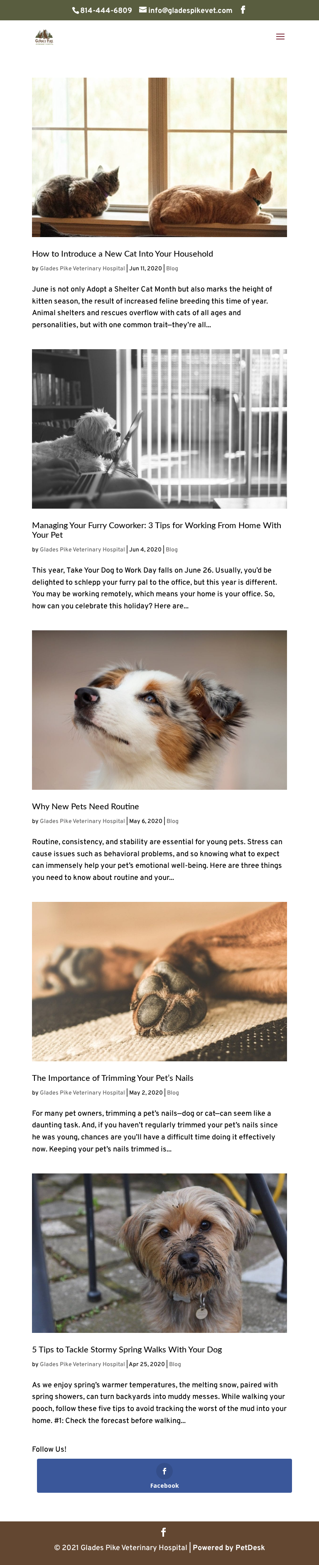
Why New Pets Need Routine (85, 807)
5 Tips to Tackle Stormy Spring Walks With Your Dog (127, 1350)
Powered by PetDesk (229, 1548)
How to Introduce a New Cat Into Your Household (122, 254)
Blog (172, 268)
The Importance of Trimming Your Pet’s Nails (113, 1078)
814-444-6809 (106, 11)
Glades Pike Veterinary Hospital (82, 268)
